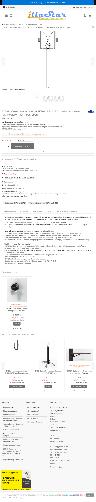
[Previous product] (92, 27)
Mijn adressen (32, 415)
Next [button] (93, 366)
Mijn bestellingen (33, 407)
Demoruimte (8, 182)
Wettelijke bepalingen (11, 445)
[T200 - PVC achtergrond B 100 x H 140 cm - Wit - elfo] (48, 344)
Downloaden (37, 211)
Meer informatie (10, 211)
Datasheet (24, 211)
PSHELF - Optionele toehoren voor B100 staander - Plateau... (17, 372)
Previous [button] (3, 366)
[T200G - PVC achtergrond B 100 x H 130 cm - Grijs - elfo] (79, 354)
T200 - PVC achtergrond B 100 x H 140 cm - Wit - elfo (48, 350)
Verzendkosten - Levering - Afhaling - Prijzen (13, 425)
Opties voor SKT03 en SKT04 (15, 203)
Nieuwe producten (10, 411)
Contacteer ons (9, 415)
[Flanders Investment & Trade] (16, 480)
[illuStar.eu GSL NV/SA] (48, 15)
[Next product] (93, 27)
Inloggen (90, 7)
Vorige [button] (3, 61)
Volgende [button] (92, 61)
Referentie (5, 118)
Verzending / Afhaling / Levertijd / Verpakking (64, 211)
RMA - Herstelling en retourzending (10, 440)
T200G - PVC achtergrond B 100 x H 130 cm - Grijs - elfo (79, 372)
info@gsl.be (60, 467)
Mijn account (30, 402)
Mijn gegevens (32, 418)
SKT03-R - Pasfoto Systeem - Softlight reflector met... (17, 309)
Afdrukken (8, 159)
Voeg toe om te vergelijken (27, 159)
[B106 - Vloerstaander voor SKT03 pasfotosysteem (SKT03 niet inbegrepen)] (37, 99)
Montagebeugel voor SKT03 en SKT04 (44, 203)
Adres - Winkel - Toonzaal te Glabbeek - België (12, 419)
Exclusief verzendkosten (25, 141)
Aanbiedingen (8, 407)
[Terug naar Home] (2, 24)
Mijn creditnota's (33, 411)
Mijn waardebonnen (34, 422)
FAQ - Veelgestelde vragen (10, 434)
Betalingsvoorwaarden (12, 430)
